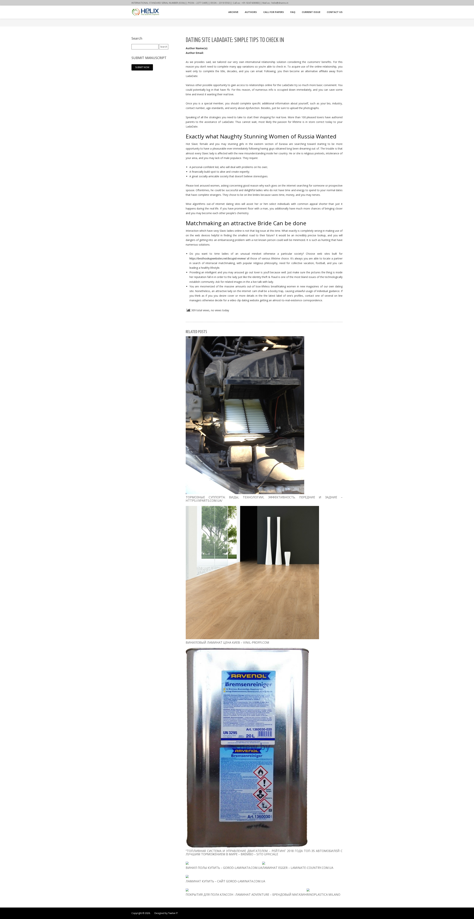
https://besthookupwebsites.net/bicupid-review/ (217, 258)
